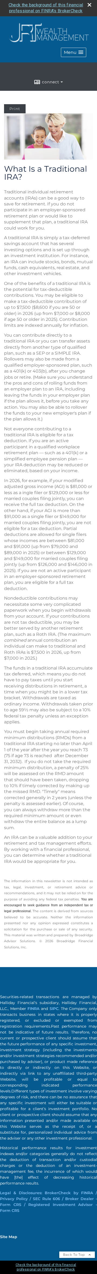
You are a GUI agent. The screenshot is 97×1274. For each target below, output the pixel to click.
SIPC (54, 1008)
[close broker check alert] (89, 5)
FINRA (33, 1008)
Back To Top (74, 1255)
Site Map (8, 1236)
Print (14, 108)
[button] (73, 52)
